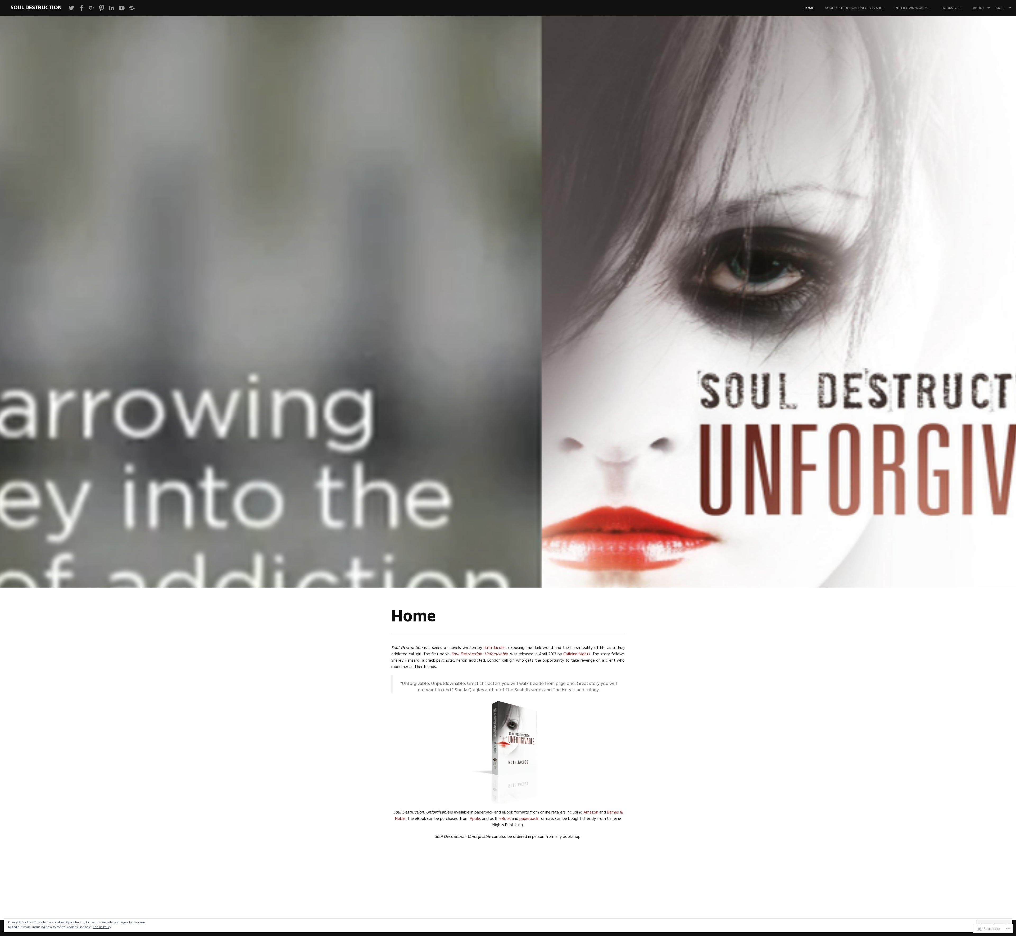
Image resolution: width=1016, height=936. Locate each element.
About (978, 8)
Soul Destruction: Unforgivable (854, 8)
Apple (475, 818)
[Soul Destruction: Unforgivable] (508, 751)
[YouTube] (121, 8)
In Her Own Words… (912, 8)
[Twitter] (71, 8)
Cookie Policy (102, 927)
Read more (366, 346)
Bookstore (951, 8)
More (1000, 8)
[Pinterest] (101, 8)
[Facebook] (81, 8)
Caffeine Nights (576, 654)
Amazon (590, 812)
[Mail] (131, 8)
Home (809, 8)
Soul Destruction (36, 7)
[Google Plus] (91, 8)
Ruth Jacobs (495, 647)
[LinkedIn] (111, 8)
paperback (528, 818)
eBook (505, 818)
